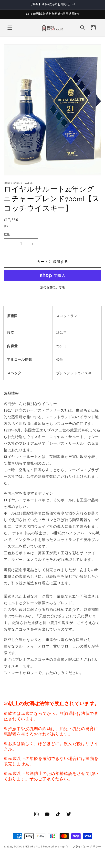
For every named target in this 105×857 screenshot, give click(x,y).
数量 (7, 234)
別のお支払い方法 (52, 287)
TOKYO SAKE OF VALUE (28, 846)
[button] (9, 27)
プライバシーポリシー (87, 846)
